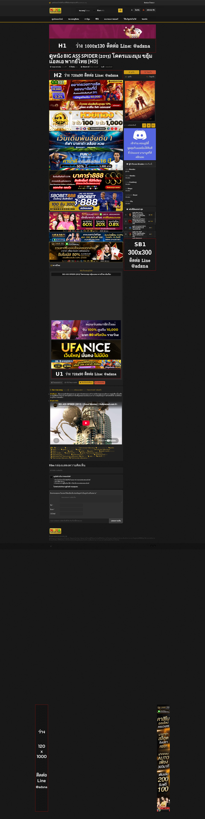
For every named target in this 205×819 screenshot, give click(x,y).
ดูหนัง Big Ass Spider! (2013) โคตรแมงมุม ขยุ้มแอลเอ (93, 449)
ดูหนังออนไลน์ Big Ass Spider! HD (82, 454)
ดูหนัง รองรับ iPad (58, 453)
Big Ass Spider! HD (102, 448)
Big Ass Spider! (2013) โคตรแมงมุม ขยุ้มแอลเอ (80, 448)
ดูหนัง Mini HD (93, 451)
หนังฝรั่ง (99, 390)
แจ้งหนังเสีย (100, 382)
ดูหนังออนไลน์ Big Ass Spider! (61, 454)
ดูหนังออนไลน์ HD (101, 454)
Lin (128, 189)
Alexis (130, 177)
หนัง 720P (92, 456)
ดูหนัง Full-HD (73, 451)
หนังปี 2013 (101, 456)
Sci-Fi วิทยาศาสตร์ (89, 390)
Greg (130, 183)
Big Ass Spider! (60, 448)
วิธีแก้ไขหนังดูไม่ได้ (86, 271)
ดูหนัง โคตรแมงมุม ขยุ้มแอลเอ (91, 453)
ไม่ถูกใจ (149, 72)
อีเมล (52, 509)
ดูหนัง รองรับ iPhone (72, 453)
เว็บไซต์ (52, 514)
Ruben (129, 202)
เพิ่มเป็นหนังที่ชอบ (86, 382)
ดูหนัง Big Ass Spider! (68, 449)
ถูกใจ (132, 72)
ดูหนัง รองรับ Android (107, 451)
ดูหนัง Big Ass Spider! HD (59, 451)
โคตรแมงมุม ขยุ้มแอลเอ (60, 458)
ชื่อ (51, 505)
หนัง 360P (84, 456)
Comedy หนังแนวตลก (76, 390)
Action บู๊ (66, 390)
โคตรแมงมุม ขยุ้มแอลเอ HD (80, 458)
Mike (130, 170)
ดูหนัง (112, 448)
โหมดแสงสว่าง (57, 382)
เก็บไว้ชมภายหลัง (71, 382)
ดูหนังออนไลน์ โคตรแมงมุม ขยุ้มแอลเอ (65, 456)
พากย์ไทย (56, 265)
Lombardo (131, 196)
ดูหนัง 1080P (56, 449)
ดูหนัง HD (83, 451)
